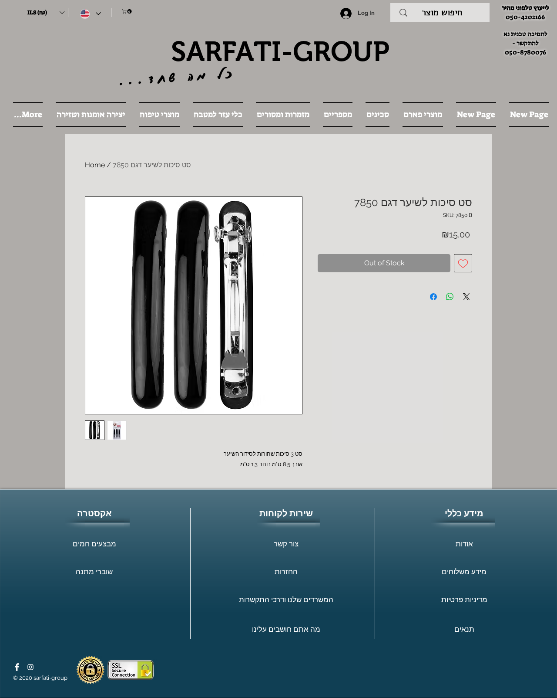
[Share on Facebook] (433, 296)
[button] (46, 12)
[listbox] (46, 12)
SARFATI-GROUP (280, 51)
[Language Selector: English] (90, 13)
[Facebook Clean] (17, 667)
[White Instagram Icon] (30, 667)
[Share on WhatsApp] (450, 296)
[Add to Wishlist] (463, 263)
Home (95, 165)
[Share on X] (466, 296)
